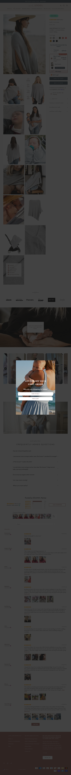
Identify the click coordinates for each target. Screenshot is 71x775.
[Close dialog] (53, 362)
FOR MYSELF (35, 393)
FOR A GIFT (35, 398)
